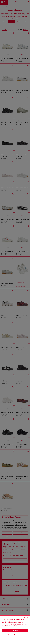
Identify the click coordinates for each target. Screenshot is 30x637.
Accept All (15, 630)
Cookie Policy (14, 625)
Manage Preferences (17, 624)
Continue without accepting (15, 634)
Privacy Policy (5, 625)
